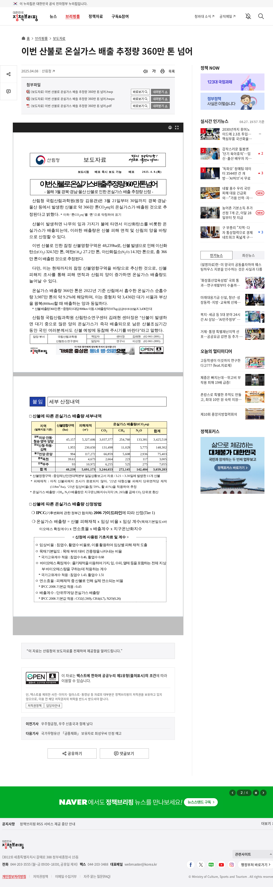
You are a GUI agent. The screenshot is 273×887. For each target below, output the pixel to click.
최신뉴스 (248, 255)
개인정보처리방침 (14, 876)
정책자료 (96, 16)
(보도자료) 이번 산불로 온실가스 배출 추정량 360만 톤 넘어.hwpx (73, 99)
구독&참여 (120, 16)
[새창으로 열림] (162, 71)
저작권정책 (35, 705)
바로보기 (138, 91)
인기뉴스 (216, 255)
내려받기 (158, 91)
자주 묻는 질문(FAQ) (97, 876)
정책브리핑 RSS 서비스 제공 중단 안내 (47, 824)
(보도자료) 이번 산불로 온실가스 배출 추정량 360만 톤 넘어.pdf (71, 106)
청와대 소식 (203, 16)
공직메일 (225, 16)
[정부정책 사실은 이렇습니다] (232, 101)
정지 (256, 793)
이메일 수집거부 (66, 876)
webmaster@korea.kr (141, 864)
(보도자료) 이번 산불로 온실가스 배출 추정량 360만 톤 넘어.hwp (72, 92)
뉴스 (53, 16)
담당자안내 (53, 705)
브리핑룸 (72, 16)
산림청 (49, 70)
